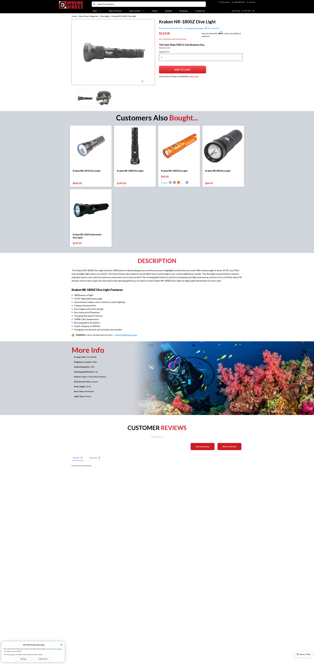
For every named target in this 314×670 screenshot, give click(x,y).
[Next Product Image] (146, 52)
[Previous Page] (74, 98)
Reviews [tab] (77, 458)
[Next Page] (153, 98)
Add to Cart (183, 70)
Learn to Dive (134, 11)
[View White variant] (182, 183)
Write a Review (229, 446)
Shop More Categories (88, 16)
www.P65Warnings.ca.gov (126, 335)
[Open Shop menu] (100, 10)
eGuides (168, 11)
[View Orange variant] (178, 183)
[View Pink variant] (174, 183)
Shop (95, 11)
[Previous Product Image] (81, 52)
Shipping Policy (164, 48)
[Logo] (75, 7)
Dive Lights (105, 16)
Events (154, 11)
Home (74, 16)
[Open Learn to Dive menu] (143, 10)
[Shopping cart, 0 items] (253, 11)
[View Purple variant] (187, 183)
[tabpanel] (157, 466)
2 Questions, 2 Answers (194, 28)
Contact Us (200, 11)
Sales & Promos (115, 11)
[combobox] (151, 4)
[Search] (94, 4)
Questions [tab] (94, 458)
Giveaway (183, 11)
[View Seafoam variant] (170, 183)
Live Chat (252, 2)
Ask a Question (202, 446)
